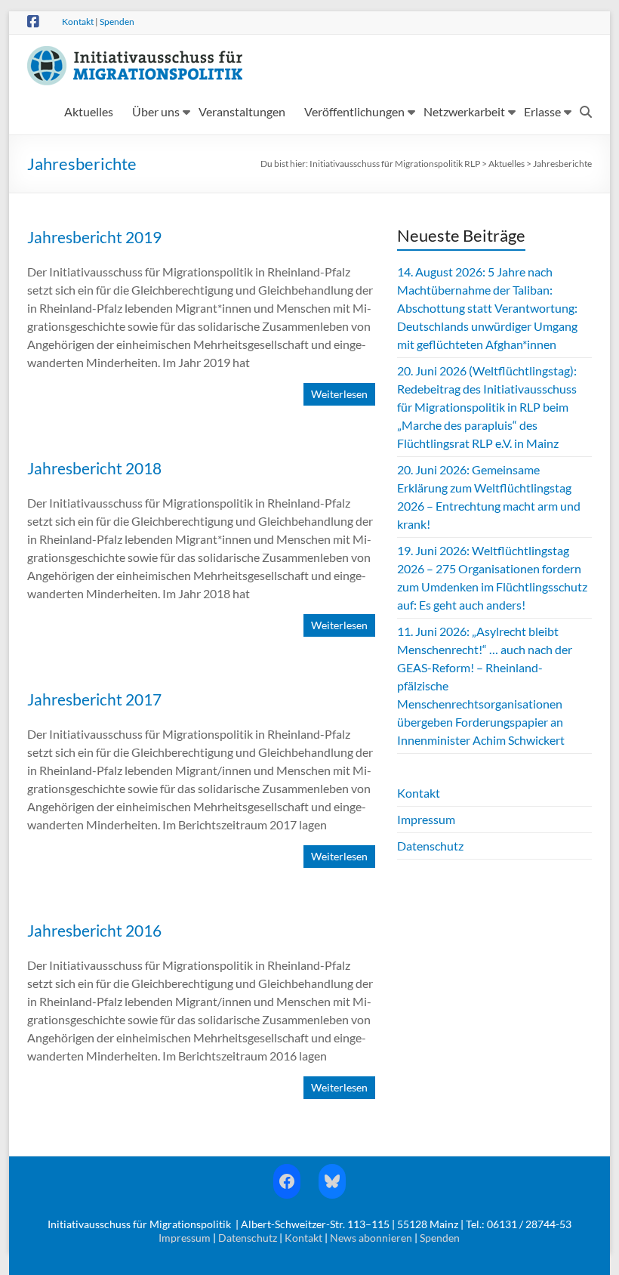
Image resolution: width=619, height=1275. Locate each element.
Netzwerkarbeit (464, 111)
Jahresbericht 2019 (94, 236)
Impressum (426, 819)
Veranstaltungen (242, 111)
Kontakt (78, 21)
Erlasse (542, 111)
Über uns (156, 111)
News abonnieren (371, 1237)
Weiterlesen (339, 393)
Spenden (117, 21)
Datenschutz (430, 845)
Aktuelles (88, 111)
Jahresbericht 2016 (94, 930)
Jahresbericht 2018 (94, 467)
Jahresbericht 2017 (94, 699)
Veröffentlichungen (354, 111)
